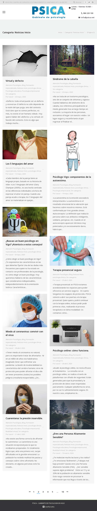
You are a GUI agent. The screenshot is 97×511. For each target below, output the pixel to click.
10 (63, 491)
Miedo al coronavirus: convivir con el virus (24, 333)
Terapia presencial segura (67, 270)
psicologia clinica (34, 88)
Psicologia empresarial (31, 91)
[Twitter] (89, 2)
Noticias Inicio (22, 88)
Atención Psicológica (13, 85)
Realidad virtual (12, 431)
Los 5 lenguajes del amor (19, 163)
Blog (23, 85)
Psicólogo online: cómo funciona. (71, 350)
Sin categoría (11, 94)
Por (9, 97)
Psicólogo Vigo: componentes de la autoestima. (72, 178)
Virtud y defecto (15, 80)
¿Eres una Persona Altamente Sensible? (69, 435)
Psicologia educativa (13, 91)
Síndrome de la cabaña (65, 79)
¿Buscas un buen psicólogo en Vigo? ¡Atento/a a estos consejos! (24, 242)
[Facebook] (85, 2)
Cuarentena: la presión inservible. (24, 418)
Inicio (60, 32)
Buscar (78, 2)
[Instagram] (92, 2)
